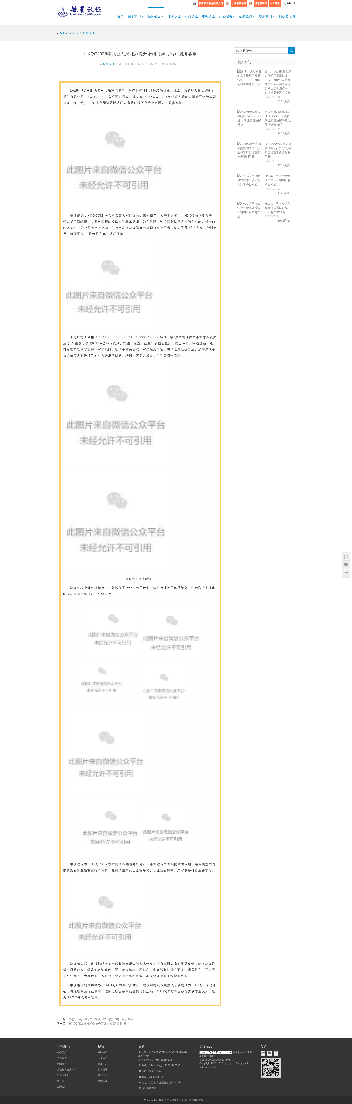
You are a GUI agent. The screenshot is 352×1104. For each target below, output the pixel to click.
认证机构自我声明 (66, 1069)
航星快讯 (88, 33)
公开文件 (62, 1086)
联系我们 (266, 16)
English (286, 3)
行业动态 (102, 1058)
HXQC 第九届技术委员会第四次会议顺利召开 (97, 1023)
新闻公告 (155, 16)
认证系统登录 (239, 3)
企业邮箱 (275, 3)
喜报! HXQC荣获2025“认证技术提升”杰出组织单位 (101, 1019)
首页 (120, 16)
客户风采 (102, 1075)
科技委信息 (287, 16)
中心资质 (62, 1058)
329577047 (154, 1071)
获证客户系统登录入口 (211, 3)
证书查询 (246, 16)
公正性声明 (63, 1075)
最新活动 (102, 1081)
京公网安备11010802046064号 (216, 1059)
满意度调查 (261, 3)
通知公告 (102, 1063)
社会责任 (62, 1081)
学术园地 (102, 1069)
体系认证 (174, 16)
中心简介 (62, 1052)
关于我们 (135, 16)
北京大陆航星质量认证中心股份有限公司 (186, 1100)
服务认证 (208, 16)
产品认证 (191, 16)
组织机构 (62, 1063)
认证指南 (226, 16)
